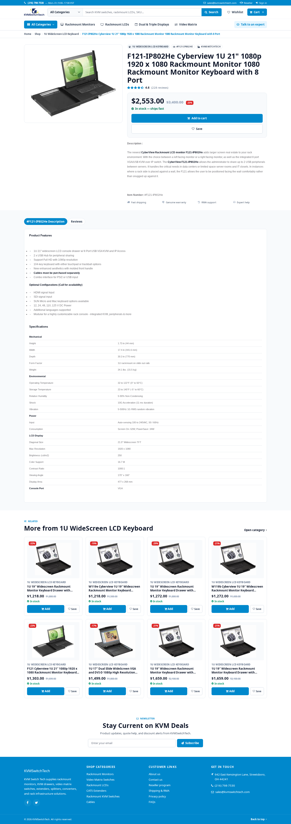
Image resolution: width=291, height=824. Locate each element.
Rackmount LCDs (97, 785)
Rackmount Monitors (100, 774)
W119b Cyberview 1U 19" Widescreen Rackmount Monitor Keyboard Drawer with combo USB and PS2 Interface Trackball (237, 592)
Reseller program (159, 785)
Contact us (155, 779)
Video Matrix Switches (100, 779)
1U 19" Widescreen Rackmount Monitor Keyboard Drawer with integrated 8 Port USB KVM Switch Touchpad (235, 674)
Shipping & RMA (159, 791)
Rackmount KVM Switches (103, 796)
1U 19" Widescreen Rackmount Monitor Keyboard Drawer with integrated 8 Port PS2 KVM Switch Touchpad (173, 674)
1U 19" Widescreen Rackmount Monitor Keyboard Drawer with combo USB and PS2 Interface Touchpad (49, 592)
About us (154, 774)
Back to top (258, 819)
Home (27, 34)
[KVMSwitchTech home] (34, 12)
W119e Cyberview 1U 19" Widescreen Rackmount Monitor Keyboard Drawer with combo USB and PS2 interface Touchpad (114, 592)
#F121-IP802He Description (46, 221)
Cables (90, 802)
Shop (37, 34)
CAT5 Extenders (96, 791)
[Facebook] (27, 802)
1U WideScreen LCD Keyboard (61, 34)
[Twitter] (36, 802)
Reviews (76, 221)
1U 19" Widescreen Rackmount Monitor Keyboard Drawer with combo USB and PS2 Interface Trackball (172, 592)
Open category (254, 530)
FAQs (152, 802)
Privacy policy (157, 796)
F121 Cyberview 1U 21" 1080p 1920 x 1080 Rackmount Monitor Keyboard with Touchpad (52, 672)
